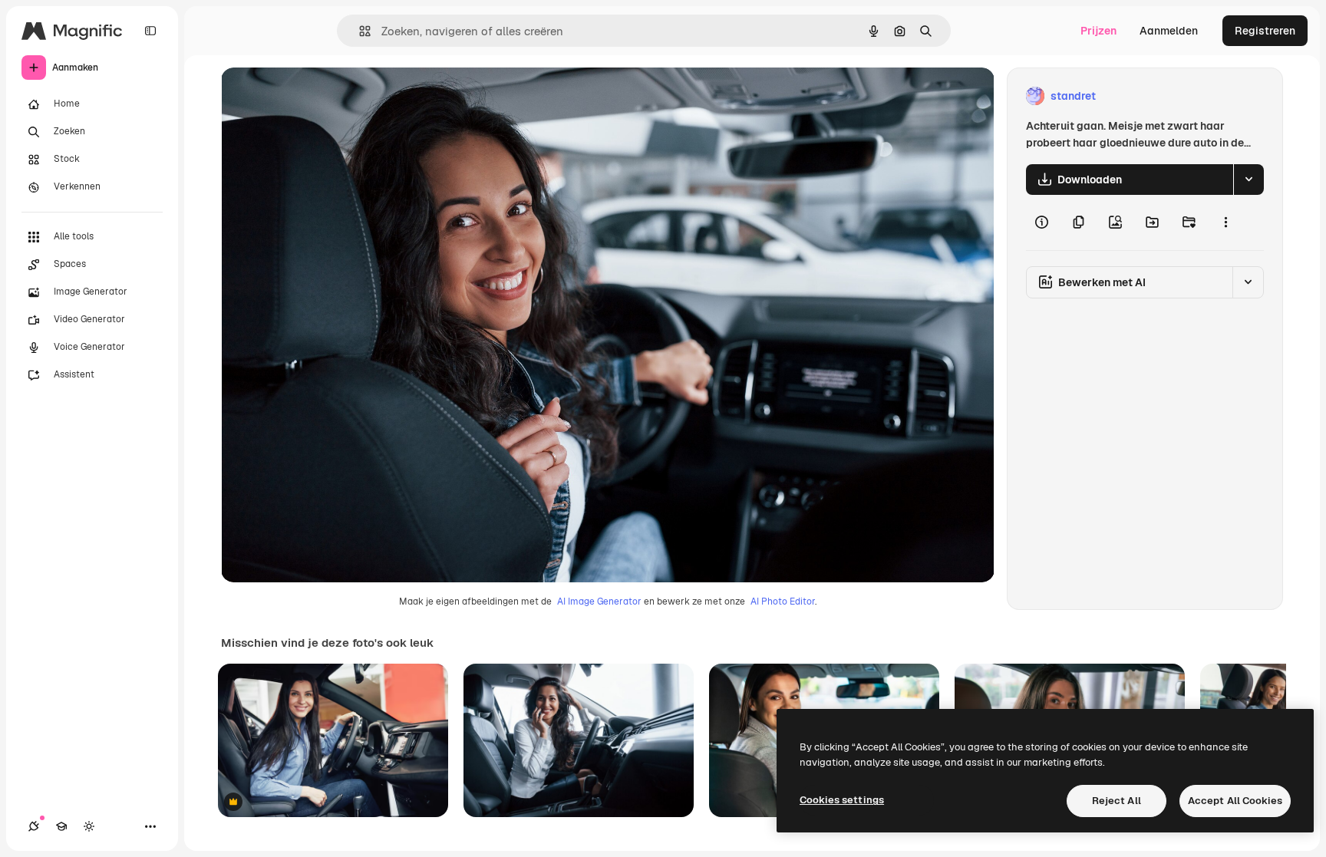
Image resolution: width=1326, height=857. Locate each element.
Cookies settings (842, 799)
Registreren (1265, 31)
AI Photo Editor (782, 601)
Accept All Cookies (1235, 800)
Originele (322, 96)
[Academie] (61, 826)
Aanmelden (1169, 31)
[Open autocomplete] (359, 31)
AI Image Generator (599, 601)
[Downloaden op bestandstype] (1248, 179)
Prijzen (1098, 31)
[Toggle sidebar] (150, 30)
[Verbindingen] (33, 826)
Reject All (1116, 800)
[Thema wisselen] (89, 826)
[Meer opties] (1225, 222)
